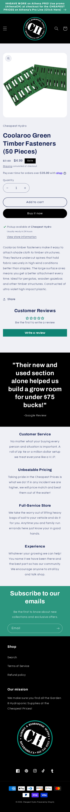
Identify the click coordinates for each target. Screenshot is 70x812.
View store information (22, 237)
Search (12, 657)
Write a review (35, 332)
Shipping (7, 166)
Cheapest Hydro (30, 802)
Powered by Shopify (45, 802)
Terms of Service (18, 666)
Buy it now (35, 213)
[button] (5, 28)
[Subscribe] (58, 628)
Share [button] (11, 299)
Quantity (8, 180)
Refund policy (16, 675)
